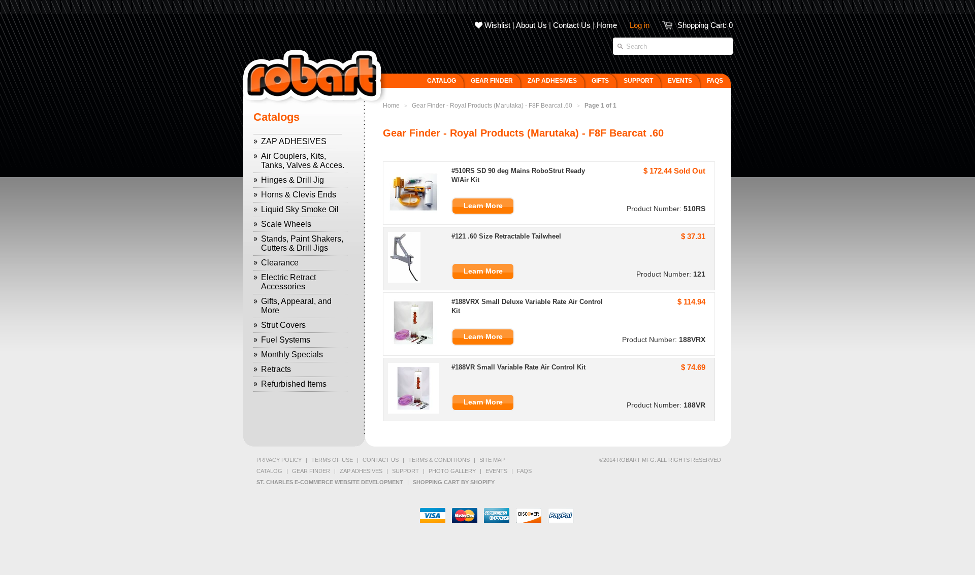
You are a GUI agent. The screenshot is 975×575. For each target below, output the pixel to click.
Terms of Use (332, 460)
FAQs (524, 471)
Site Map (492, 460)
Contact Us (572, 25)
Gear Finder (311, 471)
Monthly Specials (292, 354)
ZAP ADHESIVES (294, 141)
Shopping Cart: (705, 25)
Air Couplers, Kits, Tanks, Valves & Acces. (302, 161)
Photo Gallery (452, 471)
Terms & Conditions (439, 460)
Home (607, 25)
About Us (531, 25)
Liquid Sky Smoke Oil (300, 209)
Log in (639, 25)
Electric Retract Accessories (288, 282)
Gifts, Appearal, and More (296, 306)
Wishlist (496, 25)
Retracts (276, 369)
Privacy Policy (279, 460)
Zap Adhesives (361, 471)
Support (405, 471)
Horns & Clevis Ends (298, 194)
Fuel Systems (285, 339)
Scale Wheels (286, 224)
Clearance (280, 262)
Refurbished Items (294, 384)
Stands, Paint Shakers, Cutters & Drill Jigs (302, 243)
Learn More (483, 205)
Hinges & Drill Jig (292, 180)
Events (496, 471)
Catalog (269, 471)
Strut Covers (283, 325)
